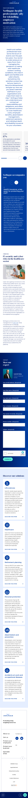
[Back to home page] (14, 2)
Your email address (12, 382)
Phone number (11, 421)
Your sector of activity (12, 414)
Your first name (11, 390)
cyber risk (15, 322)
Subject (8, 429)
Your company (10, 406)
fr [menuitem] (16, 745)
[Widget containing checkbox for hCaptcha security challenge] (14, 453)
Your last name (10, 398)
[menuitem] (6, 733)
